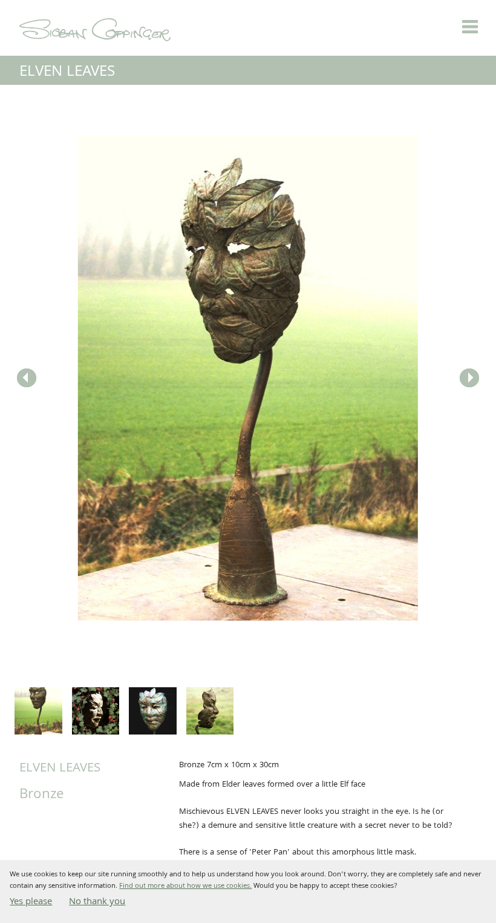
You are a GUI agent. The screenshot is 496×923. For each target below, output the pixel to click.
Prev (26, 378)
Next (469, 378)
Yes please (31, 902)
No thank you (97, 902)
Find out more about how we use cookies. (185, 886)
